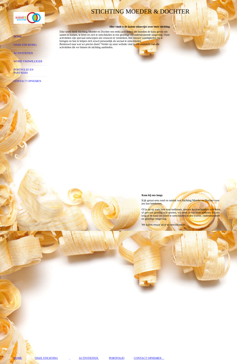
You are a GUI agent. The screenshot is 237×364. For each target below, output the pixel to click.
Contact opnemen (27, 81)
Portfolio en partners (23, 71)
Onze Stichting (25, 44)
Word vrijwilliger (28, 61)
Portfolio (116, 358)
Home (18, 36)
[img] (29, 18)
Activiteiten (23, 53)
